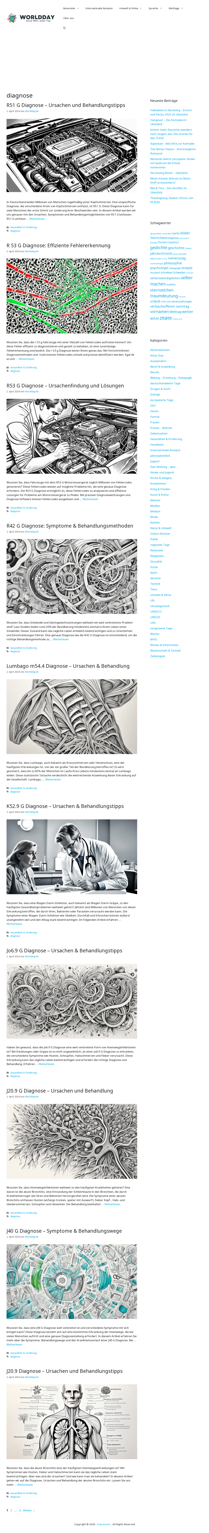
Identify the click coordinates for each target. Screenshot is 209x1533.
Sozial (154, 567)
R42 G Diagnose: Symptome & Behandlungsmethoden (70, 525)
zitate (166, 318)
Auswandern (158, 361)
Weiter (29, 1510)
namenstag (177, 258)
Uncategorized (159, 606)
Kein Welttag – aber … (164, 467)
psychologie (159, 268)
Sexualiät (156, 561)
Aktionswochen (160, 350)
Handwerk (157, 444)
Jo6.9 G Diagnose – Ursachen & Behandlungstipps (64, 950)
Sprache (153, 8)
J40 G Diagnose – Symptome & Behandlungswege (64, 1230)
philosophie (173, 263)
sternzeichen (162, 290)
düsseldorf (184, 238)
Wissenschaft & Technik (165, 650)
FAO (153, 405)
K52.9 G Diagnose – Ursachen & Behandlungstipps (65, 806)
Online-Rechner (160, 533)
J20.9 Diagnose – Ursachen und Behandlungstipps (65, 1371)
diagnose (15, 230)
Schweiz (189, 272)
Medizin (155, 511)
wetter (187, 311)
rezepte (187, 268)
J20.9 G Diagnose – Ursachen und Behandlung (60, 1090)
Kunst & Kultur (159, 494)
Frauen (154, 422)
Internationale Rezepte (99, 8)
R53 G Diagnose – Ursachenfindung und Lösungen (65, 385)
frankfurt (173, 242)
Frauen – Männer (161, 428)
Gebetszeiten (159, 433)
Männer (155, 500)
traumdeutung (164, 296)
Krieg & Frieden (160, 489)
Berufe (154, 372)
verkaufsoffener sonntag (169, 306)
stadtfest (171, 284)
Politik (154, 539)
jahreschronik (161, 253)
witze (154, 318)
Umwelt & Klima (128, 8)
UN (152, 600)
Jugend (154, 461)
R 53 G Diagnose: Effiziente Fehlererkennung (59, 245)
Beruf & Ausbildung (162, 366)
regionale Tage (160, 545)
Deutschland (158, 238)
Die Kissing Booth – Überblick (169, 173)
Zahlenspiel (157, 656)
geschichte (176, 248)
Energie (155, 394)
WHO (153, 639)
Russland (155, 272)
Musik (154, 517)
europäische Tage (161, 400)
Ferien (154, 411)
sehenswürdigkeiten (165, 278)
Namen (155, 522)
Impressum (103, 1524)
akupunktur (156, 233)
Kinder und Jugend (162, 472)
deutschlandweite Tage (165, 383)
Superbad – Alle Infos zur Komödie (172, 143)
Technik (155, 584)
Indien (188, 248)
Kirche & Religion (161, 478)
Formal (154, 417)
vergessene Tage (161, 628)
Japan (175, 254)
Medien (155, 506)
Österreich (177, 319)
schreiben (167, 272)
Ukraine (182, 296)
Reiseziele (69, 8)
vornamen (159, 311)
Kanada (182, 253)
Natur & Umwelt (160, 528)
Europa (153, 242)
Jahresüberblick (160, 456)
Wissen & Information (164, 645)
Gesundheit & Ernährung (23, 227)
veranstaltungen (181, 301)
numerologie (156, 263)
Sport (153, 572)
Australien (167, 233)
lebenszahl (155, 258)
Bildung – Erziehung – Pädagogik (171, 378)
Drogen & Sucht (160, 389)
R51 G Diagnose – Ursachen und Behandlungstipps (66, 105)
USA (163, 301)
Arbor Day (156, 355)
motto (164, 259)
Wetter (155, 634)
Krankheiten (158, 483)
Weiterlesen (37, 219)
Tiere (153, 589)
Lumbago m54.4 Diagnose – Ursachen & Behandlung (68, 666)
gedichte (158, 247)
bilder (185, 233)
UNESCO (155, 611)
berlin (176, 233)
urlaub (155, 301)
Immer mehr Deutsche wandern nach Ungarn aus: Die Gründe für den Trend (171, 134)
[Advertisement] (104, 61)
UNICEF (155, 617)
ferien (162, 242)
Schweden (179, 272)
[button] (64, 28)
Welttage (174, 8)
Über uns (68, 18)
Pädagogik (174, 268)
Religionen (157, 556)
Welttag (175, 311)
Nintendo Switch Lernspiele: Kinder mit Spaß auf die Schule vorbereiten (172, 163)
